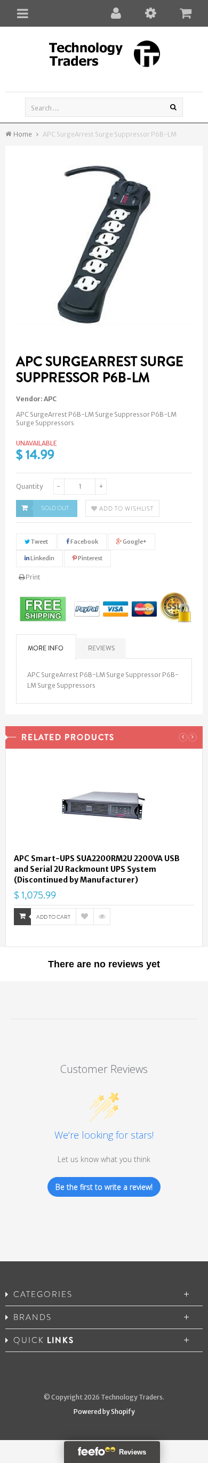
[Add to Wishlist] (84, 916)
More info (45, 648)
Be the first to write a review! (104, 1187)
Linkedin (41, 558)
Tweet (39, 541)
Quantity (29, 486)
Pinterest (89, 558)
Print (33, 577)
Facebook (83, 541)
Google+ (134, 541)
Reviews (101, 648)
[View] (101, 916)
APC (50, 399)
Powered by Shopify (104, 1412)
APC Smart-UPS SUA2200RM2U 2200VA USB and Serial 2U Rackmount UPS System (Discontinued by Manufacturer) (97, 869)
